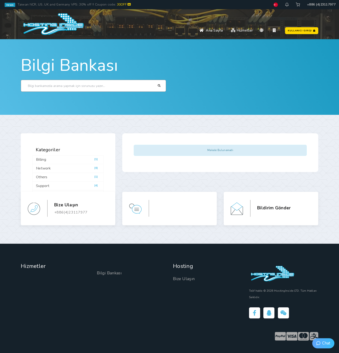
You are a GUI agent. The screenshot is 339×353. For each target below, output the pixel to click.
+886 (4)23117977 (321, 4)
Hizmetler (244, 30)
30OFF (122, 4)
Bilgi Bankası (69, 65)
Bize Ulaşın (184, 279)
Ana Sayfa (213, 30)
